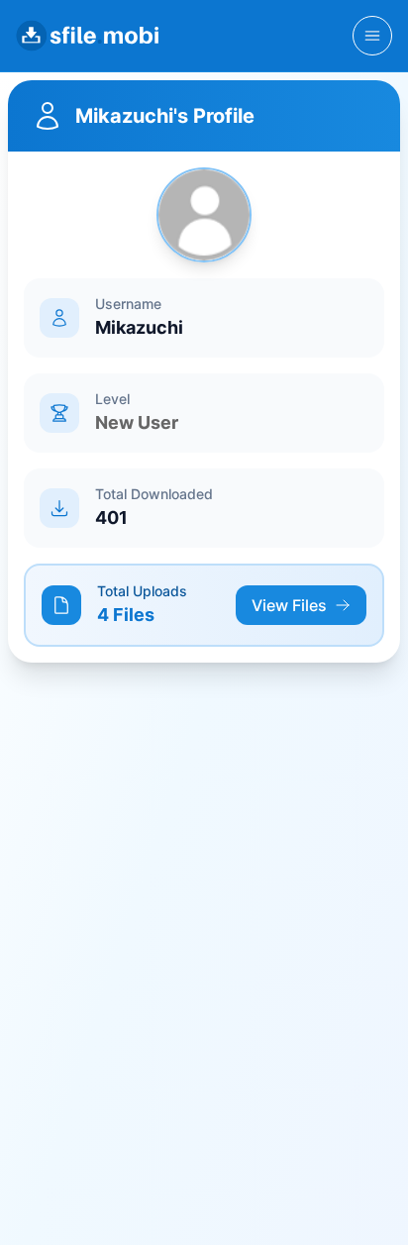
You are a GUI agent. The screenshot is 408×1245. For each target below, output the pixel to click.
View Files (289, 605)
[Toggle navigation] (372, 35)
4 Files (125, 614)
